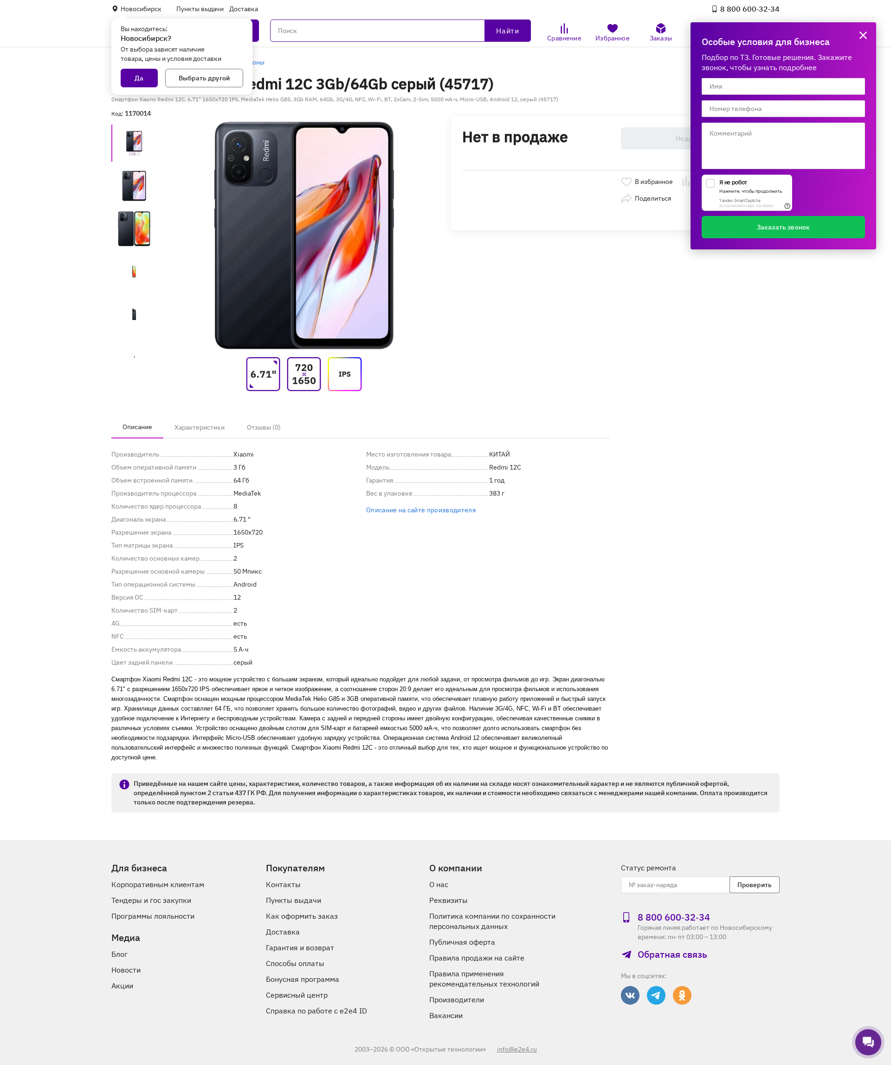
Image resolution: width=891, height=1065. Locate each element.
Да (139, 78)
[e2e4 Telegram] (656, 995)
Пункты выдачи (200, 9)
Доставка (243, 9)
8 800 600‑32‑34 (750, 8)
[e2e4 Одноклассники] (682, 995)
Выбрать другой (204, 78)
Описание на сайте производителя (421, 510)
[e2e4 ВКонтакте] (630, 995)
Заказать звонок (783, 227)
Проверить (754, 885)
